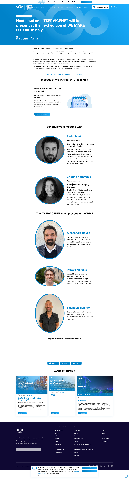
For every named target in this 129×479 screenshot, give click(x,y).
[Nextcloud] (24, 7)
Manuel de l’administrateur (80, 435)
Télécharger (87, 7)
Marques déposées (59, 449)
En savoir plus (21, 413)
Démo (103, 435)
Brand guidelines (58, 447)
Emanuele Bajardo (78, 307)
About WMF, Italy (42, 114)
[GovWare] (95, 386)
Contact (111, 7)
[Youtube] (104, 466)
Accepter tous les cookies (89, 467)
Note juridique (58, 444)
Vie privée (57, 438)
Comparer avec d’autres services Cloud (83, 449)
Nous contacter (105, 438)
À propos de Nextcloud (60, 426)
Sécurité (76, 441)
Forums (103, 433)
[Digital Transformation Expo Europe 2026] (31, 385)
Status (75, 458)
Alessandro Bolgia (78, 232)
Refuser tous (89, 470)
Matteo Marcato (77, 269)
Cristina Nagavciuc (79, 176)
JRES (53, 395)
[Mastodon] (108, 466)
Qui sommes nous (59, 430)
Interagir (104, 426)
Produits (36, 7)
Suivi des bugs (105, 441)
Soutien (103, 430)
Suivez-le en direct (86, 1)
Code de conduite (59, 435)
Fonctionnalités (58, 452)
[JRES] (62, 383)
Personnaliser (41, 475)
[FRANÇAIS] (116, 7)
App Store (76, 433)
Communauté (70, 7)
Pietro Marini (75, 136)
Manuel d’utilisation (78, 438)
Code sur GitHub (78, 447)
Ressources (52, 7)
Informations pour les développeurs (82, 444)
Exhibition (29, 395)
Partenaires (60, 7)
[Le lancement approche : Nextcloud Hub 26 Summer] (41, 2)
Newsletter (77, 455)
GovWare (82, 401)
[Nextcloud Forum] (101, 466)
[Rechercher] (38, 449)
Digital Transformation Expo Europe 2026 (30, 399)
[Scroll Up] (126, 476)
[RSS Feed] (112, 466)
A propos (79, 7)
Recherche (76, 452)
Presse (56, 441)
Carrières (57, 433)
